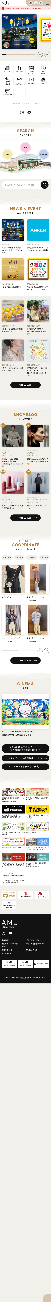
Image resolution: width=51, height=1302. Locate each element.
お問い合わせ (7, 950)
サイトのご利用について (35, 944)
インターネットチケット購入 (24, 766)
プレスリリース (31, 950)
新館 (25, 147)
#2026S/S (32, 557)
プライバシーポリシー (34, 940)
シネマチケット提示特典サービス (25, 758)
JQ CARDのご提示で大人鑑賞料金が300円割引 (24, 748)
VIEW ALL (25, 385)
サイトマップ (6, 953)
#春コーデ (19, 557)
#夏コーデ (7, 557)
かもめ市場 (43, 154)
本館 (7, 154)
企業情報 (5, 940)
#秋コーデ (44, 557)
